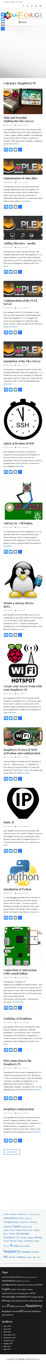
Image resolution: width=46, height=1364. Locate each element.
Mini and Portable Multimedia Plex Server (19, 119)
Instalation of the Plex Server (22, 361)
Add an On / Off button (18, 523)
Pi (11, 1245)
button (21, 1218)
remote (35, 1251)
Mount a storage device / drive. (19, 604)
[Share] (2, 28)
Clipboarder (28, 1218)
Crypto (16, 1226)
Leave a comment (23, 125)
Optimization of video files (20, 178)
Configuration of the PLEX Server (21, 302)
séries (29, 1257)
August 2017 (8, 1343)
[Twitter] (2, 19)
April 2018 (7, 1332)
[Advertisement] (23, 50)
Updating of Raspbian (18, 1018)
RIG (6, 1257)
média (36, 1241)
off (5, 1246)
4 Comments (21, 694)
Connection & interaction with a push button (20, 971)
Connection (23, 1222)
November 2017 (9, 1338)
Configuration (11, 1221)
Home (12, 1233)
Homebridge (22, 1233)
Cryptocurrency (22, 1230)
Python (27, 1246)
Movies (20, 1241)
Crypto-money (9, 1230)
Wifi (34, 1257)
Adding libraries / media (20, 243)
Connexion (33, 1222)
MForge (22, 1359)
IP (18, 1237)
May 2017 (7, 1346)
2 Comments (21, 610)
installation (10, 1237)
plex (16, 1245)
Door (31, 1230)
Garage (36, 1230)
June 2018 (7, 1326)
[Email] (2, 24)
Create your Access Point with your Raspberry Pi (23, 687)
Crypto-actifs (27, 1227)
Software (21, 1257)
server (12, 1257)
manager (23, 1237)
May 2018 (7, 1329)
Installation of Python (17, 889)
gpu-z (6, 1234)
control (7, 1226)
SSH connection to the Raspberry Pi (18, 1062)
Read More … (15, 144)
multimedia (28, 1241)
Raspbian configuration (19, 1109)
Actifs (6, 1214)
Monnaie (13, 1241)
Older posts (12, 1152)
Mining (38, 1237)
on (8, 1246)
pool (21, 1246)
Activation (13, 1214)
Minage (30, 1237)
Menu (24, 22)
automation (10, 1218)
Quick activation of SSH (19, 443)
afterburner (22, 1214)
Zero (38, 1257)
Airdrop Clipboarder (34, 1214)
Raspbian (26, 1251)
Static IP (9, 822)
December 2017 (9, 1335)
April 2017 (7, 1349)
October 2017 (8, 1340)
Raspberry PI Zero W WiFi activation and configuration (22, 751)
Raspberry (12, 1251)
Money (6, 1241)
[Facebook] (2, 14)
